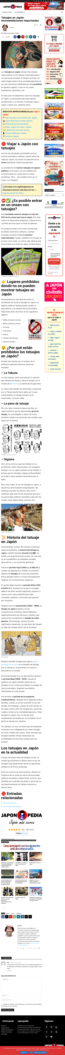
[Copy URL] (30, 916)
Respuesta (9, 970)
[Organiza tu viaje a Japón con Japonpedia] (54, 1045)
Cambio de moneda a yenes (17, 130)
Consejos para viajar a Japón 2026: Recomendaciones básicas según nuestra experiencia (19, 840)
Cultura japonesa (5, 842)
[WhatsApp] (26, 37)
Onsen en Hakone (9, 803)
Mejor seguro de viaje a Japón (18, 127)
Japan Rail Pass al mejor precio (18, 121)
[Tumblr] (46, 1)
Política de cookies (6, 1032)
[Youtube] (53, 1)
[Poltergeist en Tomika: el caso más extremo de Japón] (21, 856)
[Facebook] (34, 1)
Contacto (3, 1025)
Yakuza (15, 384)
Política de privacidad (7, 1030)
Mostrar (24, 833)
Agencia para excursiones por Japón (21, 118)
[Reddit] (29, 948)
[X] (48, 1)
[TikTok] (43, 1)
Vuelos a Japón (12, 136)
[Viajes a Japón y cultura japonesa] (12, 6)
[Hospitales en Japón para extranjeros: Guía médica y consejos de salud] (35, 891)
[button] (62, 12)
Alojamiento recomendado (16, 124)
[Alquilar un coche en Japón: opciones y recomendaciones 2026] (35, 873)
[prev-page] (2, 907)
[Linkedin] (39, 1)
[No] (63, 1050)
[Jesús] (5, 27)
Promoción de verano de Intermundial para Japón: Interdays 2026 (21, 882)
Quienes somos (5, 1028)
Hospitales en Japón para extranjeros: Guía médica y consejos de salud (35, 899)
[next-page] (5, 907)
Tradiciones (18, 913)
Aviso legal (4, 1034)
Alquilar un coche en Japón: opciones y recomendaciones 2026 (35, 882)
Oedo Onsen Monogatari (12, 807)
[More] (38, 37)
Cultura (7, 913)
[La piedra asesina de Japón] (21, 891)
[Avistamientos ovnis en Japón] (35, 856)
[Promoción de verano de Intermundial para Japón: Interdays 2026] (21, 873)
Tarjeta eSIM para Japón (15, 133)
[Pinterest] (41, 1)
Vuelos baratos (55, 369)
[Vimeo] (50, 1)
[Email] (26, 916)
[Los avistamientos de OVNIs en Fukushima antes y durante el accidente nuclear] (7, 873)
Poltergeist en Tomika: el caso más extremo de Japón (21, 864)
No (31, 1052)
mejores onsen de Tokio (13, 193)
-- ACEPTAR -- (24, 1052)
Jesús (12, 27)
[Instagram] (36, 1)
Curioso (12, 913)
